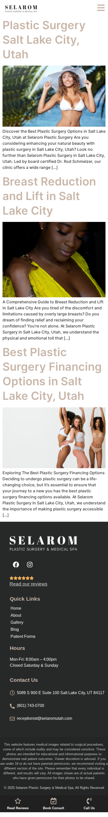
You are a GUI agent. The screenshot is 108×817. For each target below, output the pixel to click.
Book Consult (53, 808)
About (16, 615)
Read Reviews (18, 808)
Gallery (17, 622)
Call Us (89, 808)
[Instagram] (29, 564)
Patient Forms (23, 636)
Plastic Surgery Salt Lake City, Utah (44, 39)
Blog (15, 629)
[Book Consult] (53, 801)
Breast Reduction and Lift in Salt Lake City (49, 196)
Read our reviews (28, 584)
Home (16, 608)
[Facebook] (16, 564)
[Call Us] (89, 801)
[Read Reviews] (18, 801)
